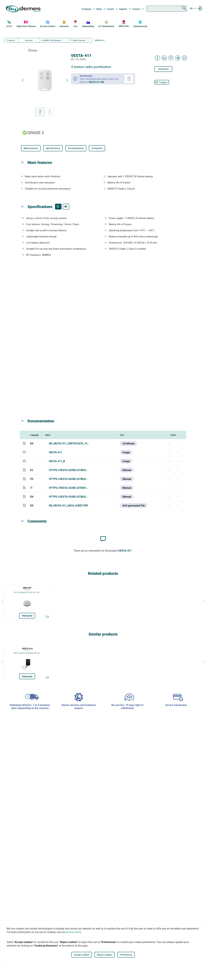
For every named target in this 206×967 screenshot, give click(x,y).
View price (163, 68)
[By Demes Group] (23, 9)
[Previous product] (22, 80)
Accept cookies (81, 954)
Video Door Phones (26, 26)
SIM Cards (124, 26)
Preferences (126, 954)
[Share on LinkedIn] (164, 58)
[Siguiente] (203, 600)
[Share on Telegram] (177, 58)
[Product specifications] (66, 206)
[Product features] (58, 206)
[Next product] (67, 80)
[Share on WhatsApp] (184, 58)
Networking (88, 26)
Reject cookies (104, 954)
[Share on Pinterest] (171, 58)
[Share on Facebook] (157, 58)
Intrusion (64, 26)
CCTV (9, 26)
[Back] (2, 600)
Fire (76, 26)
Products (11, 40)
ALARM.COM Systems (51, 40)
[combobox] (166, 9)
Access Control (47, 26)
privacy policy (73, 932)
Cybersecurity (140, 26)
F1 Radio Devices (77, 40)
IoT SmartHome (106, 26)
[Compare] (47, 616)
